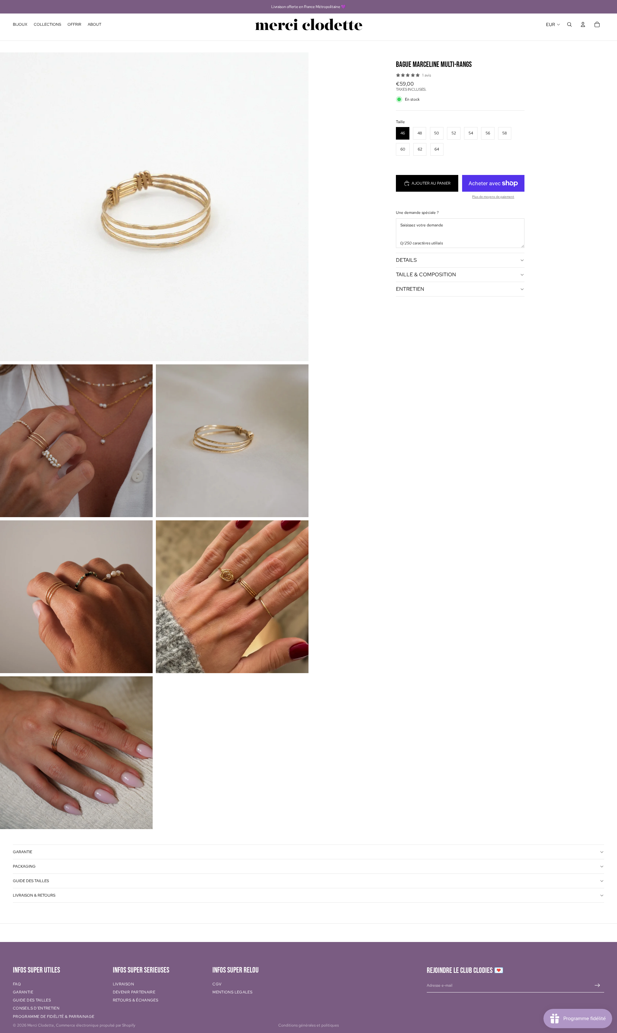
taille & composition (426, 274)
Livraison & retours (34, 895)
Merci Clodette (40, 1025)
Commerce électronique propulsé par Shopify (95, 1025)
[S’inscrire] (597, 985)
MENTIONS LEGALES (232, 992)
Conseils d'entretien (36, 1008)
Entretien (410, 289)
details (406, 260)
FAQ (17, 984)
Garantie (22, 852)
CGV (216, 984)
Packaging (24, 866)
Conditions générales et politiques (308, 1025)
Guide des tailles (31, 880)
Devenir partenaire (134, 992)
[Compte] (583, 24)
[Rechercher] (569, 24)
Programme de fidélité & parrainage (53, 1016)
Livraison (123, 984)
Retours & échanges (135, 1000)
